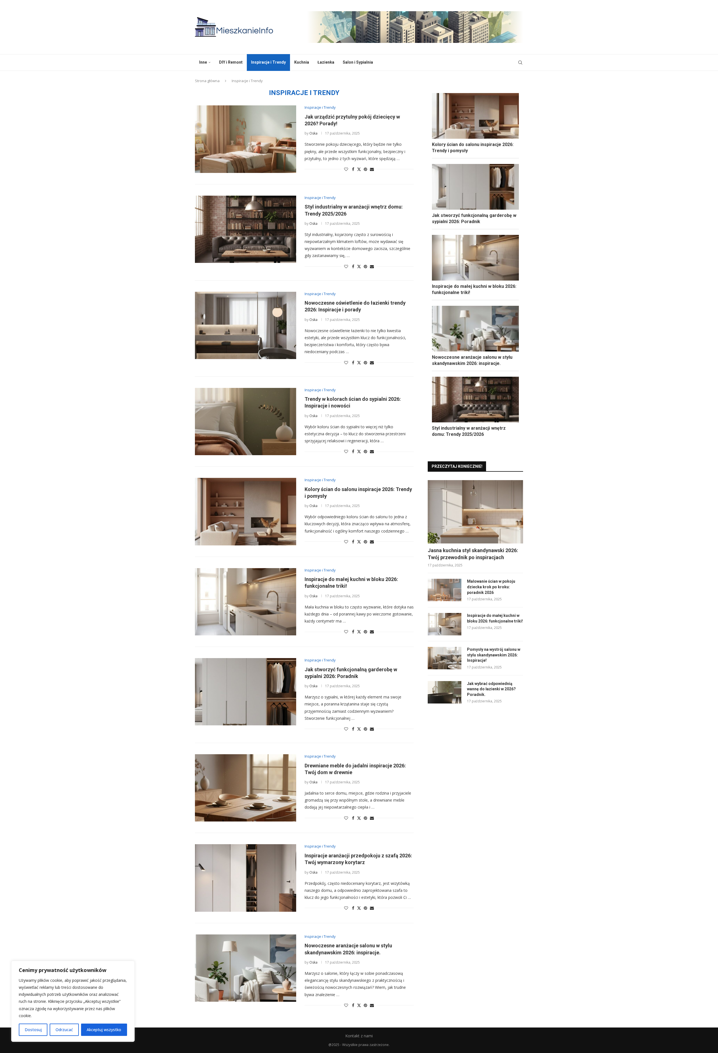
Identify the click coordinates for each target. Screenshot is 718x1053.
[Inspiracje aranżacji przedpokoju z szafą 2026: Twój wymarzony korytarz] (245, 877)
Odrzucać (64, 1029)
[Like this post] (346, 169)
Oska (313, 133)
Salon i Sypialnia (358, 62)
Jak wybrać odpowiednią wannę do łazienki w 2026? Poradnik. (491, 689)
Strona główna (207, 80)
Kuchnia (301, 62)
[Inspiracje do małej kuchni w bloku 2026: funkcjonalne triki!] (245, 601)
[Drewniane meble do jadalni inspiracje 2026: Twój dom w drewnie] (245, 787)
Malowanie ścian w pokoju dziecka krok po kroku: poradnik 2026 (491, 586)
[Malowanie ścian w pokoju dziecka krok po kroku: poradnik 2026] (444, 590)
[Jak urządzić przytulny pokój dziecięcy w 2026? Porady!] (245, 139)
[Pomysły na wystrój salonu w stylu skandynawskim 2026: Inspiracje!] (444, 658)
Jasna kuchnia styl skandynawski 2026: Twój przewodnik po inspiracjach (473, 553)
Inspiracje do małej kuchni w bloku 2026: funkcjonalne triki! (495, 618)
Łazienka (325, 62)
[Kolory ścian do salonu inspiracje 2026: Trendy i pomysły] (245, 511)
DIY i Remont (231, 62)
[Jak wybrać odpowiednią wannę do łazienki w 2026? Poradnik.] (444, 692)
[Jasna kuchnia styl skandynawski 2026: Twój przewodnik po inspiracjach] (475, 512)
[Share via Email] (372, 169)
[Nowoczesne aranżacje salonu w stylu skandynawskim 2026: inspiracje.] (245, 968)
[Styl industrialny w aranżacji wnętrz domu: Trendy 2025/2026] (245, 229)
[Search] (520, 62)
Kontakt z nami (359, 1035)
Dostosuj (33, 1029)
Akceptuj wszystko (104, 1029)
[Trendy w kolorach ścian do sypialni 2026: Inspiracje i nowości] (245, 421)
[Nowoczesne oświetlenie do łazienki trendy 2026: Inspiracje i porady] (245, 325)
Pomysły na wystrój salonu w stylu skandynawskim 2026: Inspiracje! (493, 655)
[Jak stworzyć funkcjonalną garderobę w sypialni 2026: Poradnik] (245, 691)
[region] (73, 1001)
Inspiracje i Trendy (268, 62)
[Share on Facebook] (353, 169)
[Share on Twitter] (359, 169)
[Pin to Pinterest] (365, 169)
